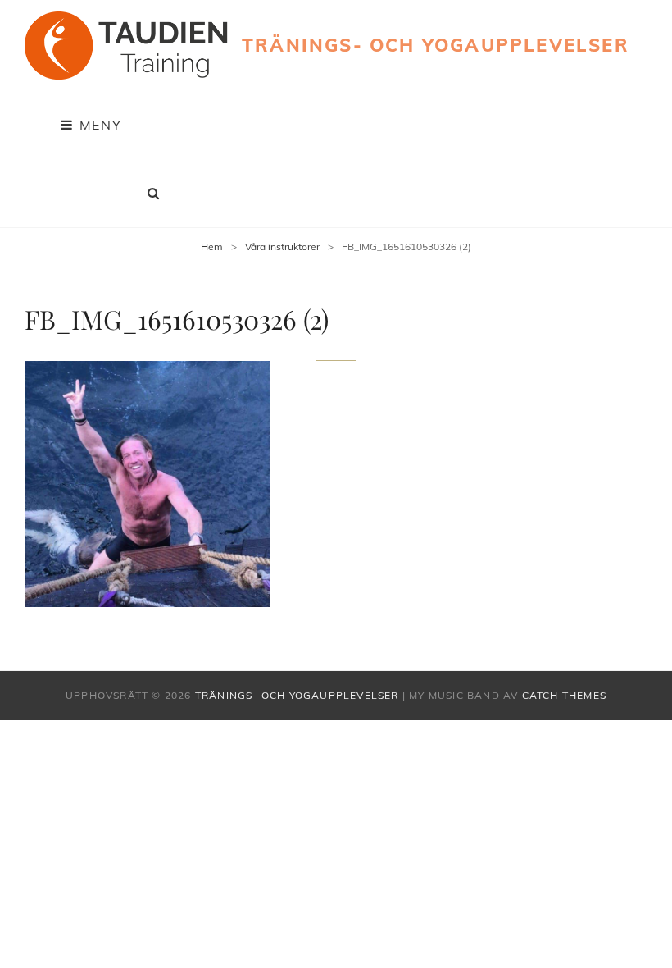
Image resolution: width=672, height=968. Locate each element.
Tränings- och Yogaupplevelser (435, 45)
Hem (212, 246)
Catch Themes (564, 695)
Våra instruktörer (282, 246)
